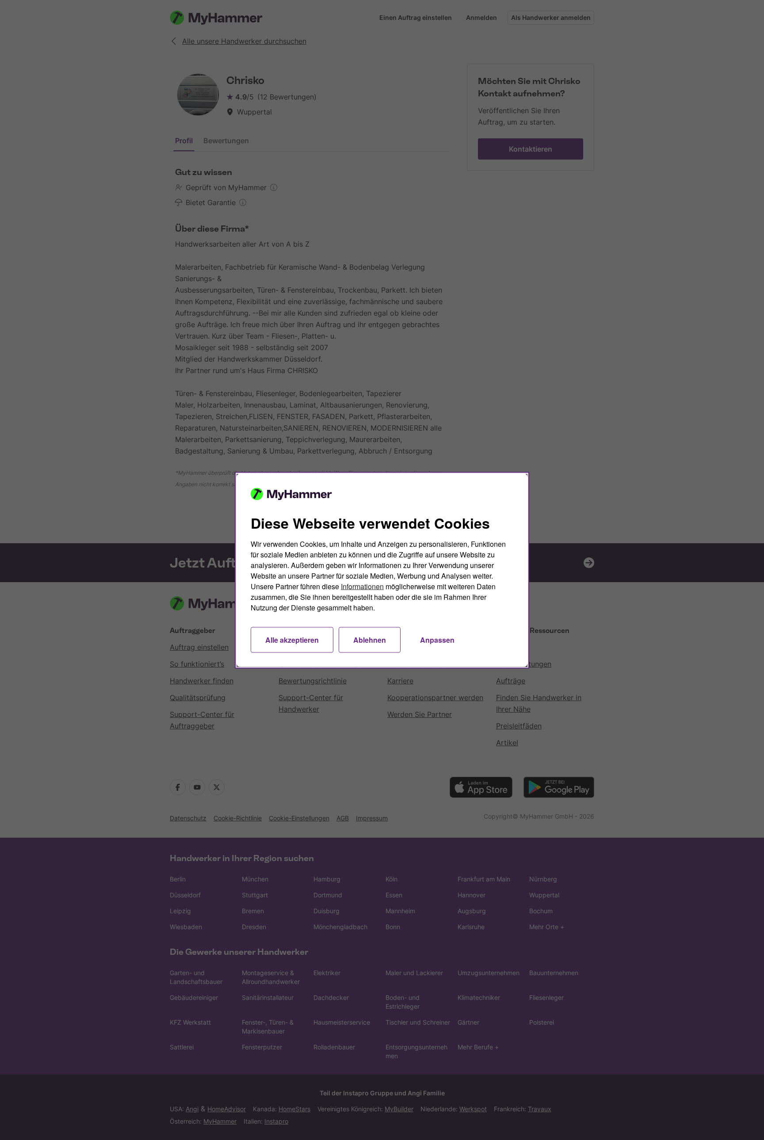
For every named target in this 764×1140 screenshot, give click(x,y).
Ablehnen (369, 639)
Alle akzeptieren (292, 639)
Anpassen (437, 639)
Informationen (362, 586)
